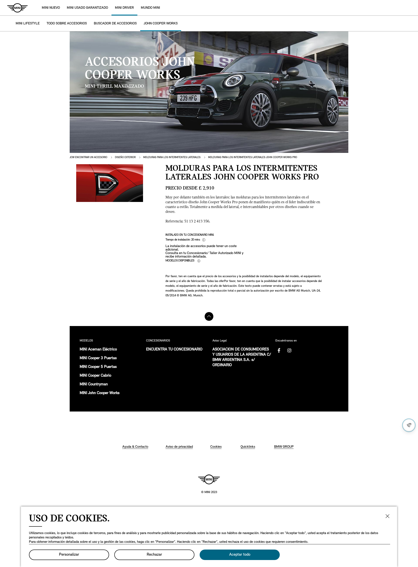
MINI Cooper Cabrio (95, 376)
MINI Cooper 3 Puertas (98, 358)
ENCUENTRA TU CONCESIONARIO (174, 350)
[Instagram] (289, 350)
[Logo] (209, 479)
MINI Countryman (94, 384)
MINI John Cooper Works (100, 393)
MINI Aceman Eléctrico (98, 350)
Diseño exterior (125, 157)
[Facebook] (278, 350)
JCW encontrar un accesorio (88, 157)
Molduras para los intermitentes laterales (172, 157)
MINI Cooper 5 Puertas (98, 367)
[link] (87, 7)
